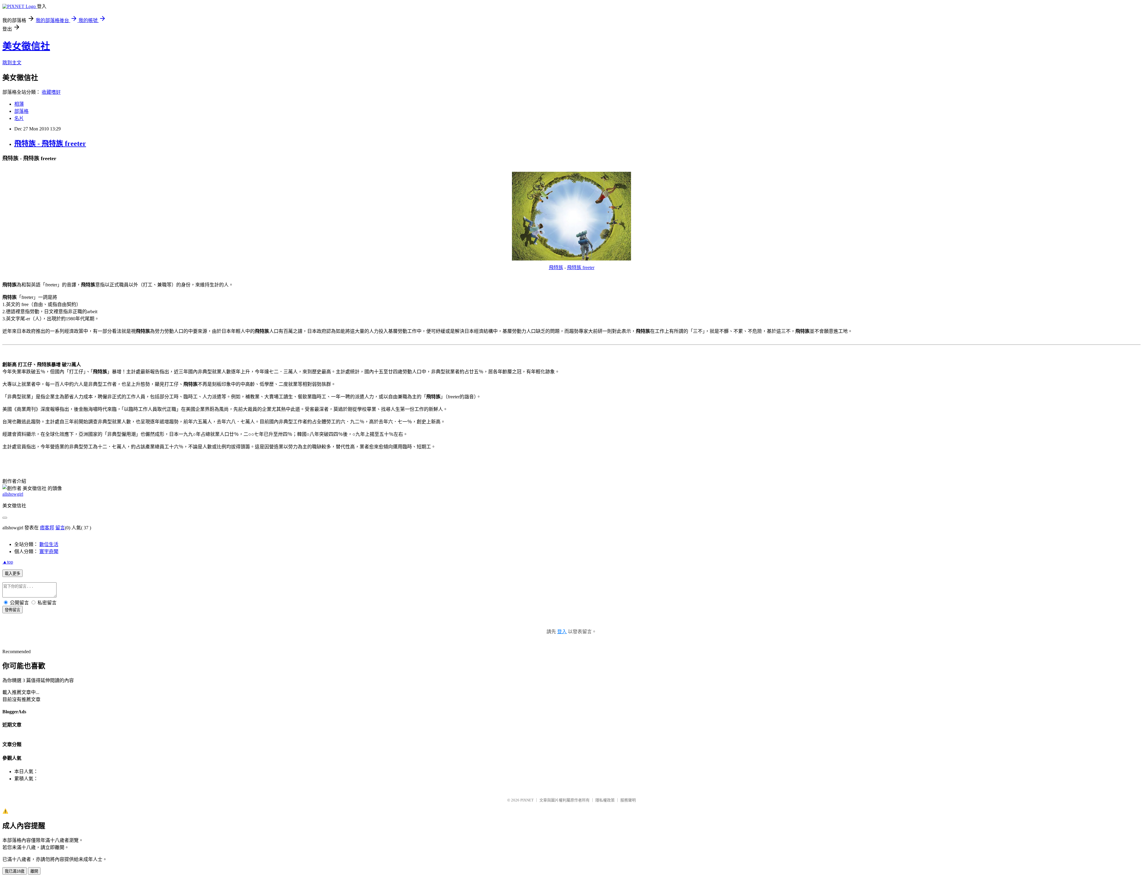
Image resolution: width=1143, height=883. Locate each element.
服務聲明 (628, 800)
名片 (19, 118)
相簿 (19, 104)
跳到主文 (11, 62)
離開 (34, 871)
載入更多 (12, 573)
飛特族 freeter (580, 267)
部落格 (21, 111)
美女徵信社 (26, 46)
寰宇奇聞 (48, 551)
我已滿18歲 (14, 871)
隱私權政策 (605, 800)
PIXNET (527, 800)
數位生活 (48, 544)
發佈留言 (12, 610)
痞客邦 (47, 527)
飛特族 (556, 267)
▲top (7, 561)
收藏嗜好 (51, 92)
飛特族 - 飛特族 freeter (50, 143)
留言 (60, 527)
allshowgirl (12, 494)
